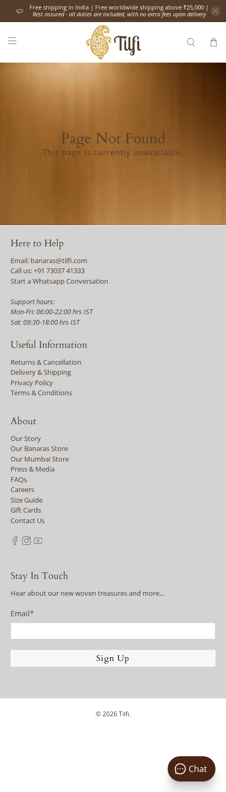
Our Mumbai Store (40, 459)
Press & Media (33, 469)
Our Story (26, 438)
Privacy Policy (32, 382)
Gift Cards (26, 510)
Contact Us (28, 520)
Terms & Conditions (41, 392)
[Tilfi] (113, 42)
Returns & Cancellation (46, 362)
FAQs (19, 479)
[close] (215, 11)
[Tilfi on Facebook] (15, 542)
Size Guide (27, 500)
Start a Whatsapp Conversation (59, 281)
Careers (22, 489)
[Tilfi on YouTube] (38, 542)
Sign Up (113, 658)
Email (22, 613)
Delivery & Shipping (41, 372)
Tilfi (124, 714)
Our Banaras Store (39, 448)
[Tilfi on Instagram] (26, 542)
